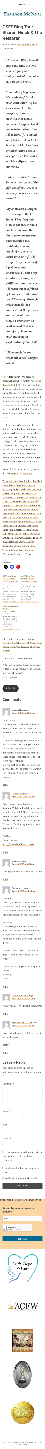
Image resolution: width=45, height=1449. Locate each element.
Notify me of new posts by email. (21, 1178)
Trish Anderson (10, 481)
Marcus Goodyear (21, 509)
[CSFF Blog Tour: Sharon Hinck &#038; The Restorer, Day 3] (11, 589)
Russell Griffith (18, 513)
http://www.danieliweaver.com (18, 844)
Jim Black (37, 481)
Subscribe (11, 688)
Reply (5, 784)
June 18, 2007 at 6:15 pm (23, 864)
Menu (23, 4)
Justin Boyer (8, 485)
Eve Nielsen (15, 533)
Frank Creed (24, 493)
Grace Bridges (23, 485)
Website (6, 1138)
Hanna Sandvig (17, 541)
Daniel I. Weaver (24, 554)
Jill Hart (31, 513)
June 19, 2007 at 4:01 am (23, 998)
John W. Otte (28, 533)
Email (6, 1124)
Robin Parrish (19, 537)
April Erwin (16, 505)
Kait (33, 521)
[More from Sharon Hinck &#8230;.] (11, 617)
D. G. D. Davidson (11, 501)
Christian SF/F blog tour (14, 643)
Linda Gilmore (29, 505)
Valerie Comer (33, 489)
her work (27, 473)
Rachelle (30, 537)
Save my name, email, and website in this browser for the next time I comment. (22, 1156)
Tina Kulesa (20, 525)
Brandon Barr (25, 481)
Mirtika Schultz (21, 546)
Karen (39, 521)
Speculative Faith (19, 550)
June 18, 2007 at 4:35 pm (23, 796)
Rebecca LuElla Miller (22, 1022)
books (31, 639)
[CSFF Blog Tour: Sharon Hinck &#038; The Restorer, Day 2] (30, 589)
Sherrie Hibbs (15, 517)
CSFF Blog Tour (20, 497)
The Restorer (22, 647)
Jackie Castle (19, 489)
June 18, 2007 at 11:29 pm (24, 891)
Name (6, 1111)
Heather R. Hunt (30, 517)
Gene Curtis (35, 497)
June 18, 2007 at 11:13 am (23, 713)
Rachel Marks (15, 529)
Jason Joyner (24, 521)
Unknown (16, 861)
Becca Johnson (9, 521)
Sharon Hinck (8, 647)
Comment (8, 1083)
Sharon (14, 473)
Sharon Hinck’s (10, 380)
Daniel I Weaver (19, 793)
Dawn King (8, 525)
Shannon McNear (20, 995)
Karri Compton (10, 493)
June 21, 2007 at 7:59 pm (23, 1025)
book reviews (21, 639)
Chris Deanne (27, 501)
